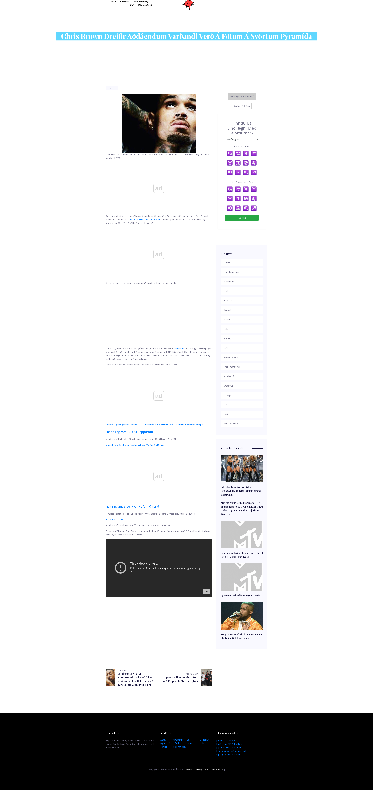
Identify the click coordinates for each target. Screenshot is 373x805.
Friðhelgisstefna (202, 769)
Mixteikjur (204, 739)
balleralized (179, 348)
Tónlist (163, 746)
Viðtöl (176, 743)
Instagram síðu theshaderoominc (145, 219)
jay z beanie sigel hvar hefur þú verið (133, 506)
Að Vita (242, 217)
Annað (163, 739)
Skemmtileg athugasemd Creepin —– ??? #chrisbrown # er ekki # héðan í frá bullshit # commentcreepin (154, 424)
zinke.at (188, 769)
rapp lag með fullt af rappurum (130, 432)
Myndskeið (165, 743)
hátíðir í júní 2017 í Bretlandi (229, 744)
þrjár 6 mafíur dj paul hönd (228, 747)
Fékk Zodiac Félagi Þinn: (242, 182)
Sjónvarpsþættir (145, 5)
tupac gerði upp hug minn (228, 754)
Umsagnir (124, 1)
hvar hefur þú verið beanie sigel (231, 751)
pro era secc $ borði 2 (226, 740)
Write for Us (217, 769)
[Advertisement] (159, 311)
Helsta (113, 1)
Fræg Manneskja (141, 1)
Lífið (188, 739)
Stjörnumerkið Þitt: (242, 146)
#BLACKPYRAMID (114, 519)
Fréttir (112, 88)
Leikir (202, 743)
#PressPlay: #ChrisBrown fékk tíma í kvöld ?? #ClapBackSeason (135, 445)
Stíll (131, 5)
